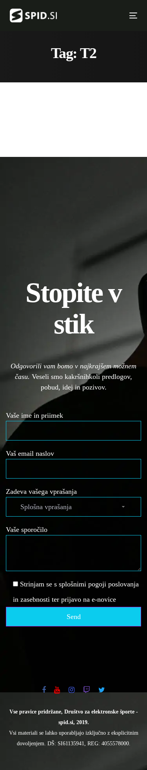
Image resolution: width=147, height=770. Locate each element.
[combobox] (73, 507)
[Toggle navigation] (104, 15)
